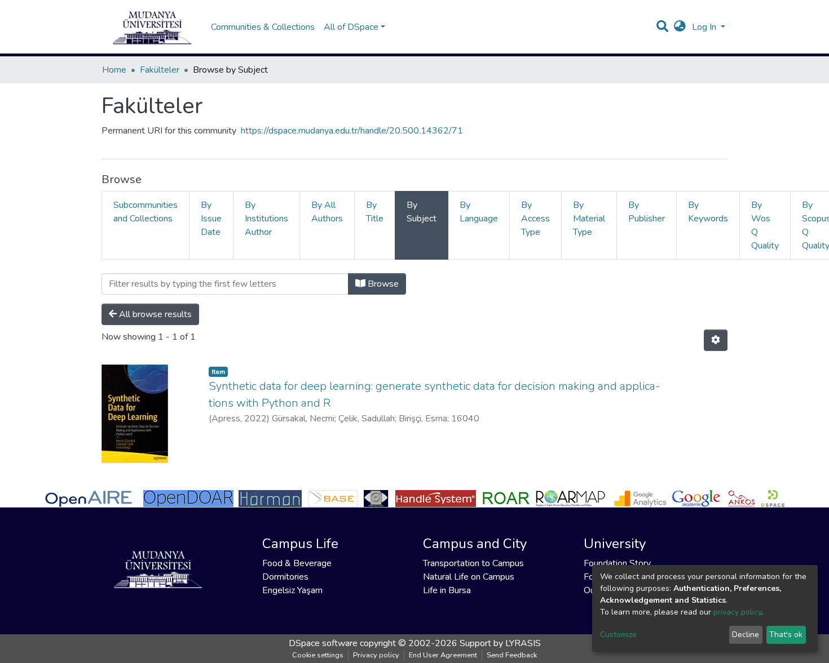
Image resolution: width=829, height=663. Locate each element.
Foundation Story (617, 563)
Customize (618, 634)
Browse (382, 284)
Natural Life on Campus (468, 577)
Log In (705, 27)
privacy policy (737, 612)
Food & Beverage (297, 563)
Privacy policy (376, 655)
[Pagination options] (715, 340)
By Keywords (708, 212)
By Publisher (646, 212)
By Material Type (589, 218)
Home (114, 70)
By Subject (421, 212)
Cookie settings (317, 655)
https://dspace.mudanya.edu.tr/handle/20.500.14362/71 (352, 130)
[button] (680, 27)
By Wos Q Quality (765, 225)
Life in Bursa (447, 590)
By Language (479, 212)
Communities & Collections (263, 27)
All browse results (154, 314)
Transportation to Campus (473, 563)
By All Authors (327, 212)
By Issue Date (211, 218)
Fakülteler (159, 70)
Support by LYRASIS (500, 643)
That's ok (785, 634)
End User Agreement (443, 655)
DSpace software (323, 643)
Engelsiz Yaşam (292, 590)
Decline (745, 634)
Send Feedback (512, 655)
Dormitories (285, 577)
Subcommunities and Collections (145, 212)
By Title (374, 212)
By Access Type (535, 218)
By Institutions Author (266, 218)
